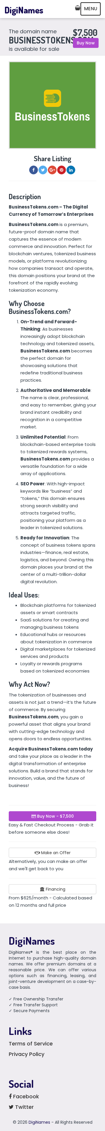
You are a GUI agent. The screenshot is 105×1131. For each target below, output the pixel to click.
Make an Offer (55, 853)
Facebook (25, 1096)
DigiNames (23, 9)
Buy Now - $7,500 (55, 816)
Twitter (24, 1107)
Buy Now (86, 43)
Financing (55, 889)
